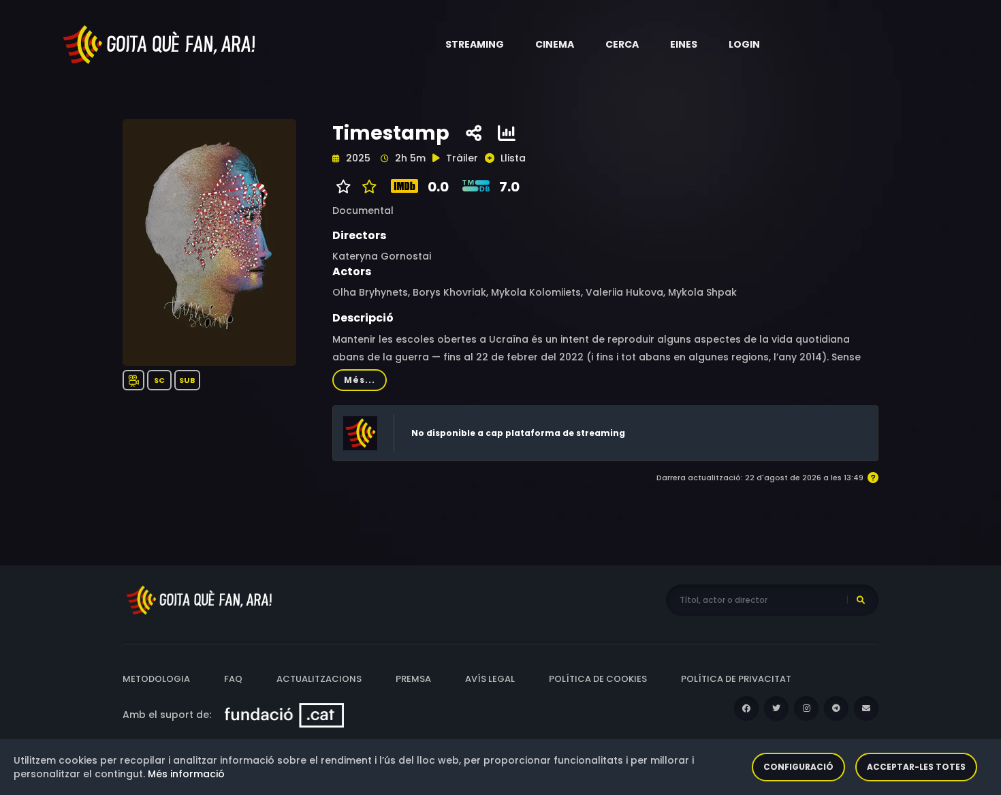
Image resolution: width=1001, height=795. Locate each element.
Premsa (413, 678)
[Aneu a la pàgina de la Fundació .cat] (284, 714)
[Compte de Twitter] (776, 708)
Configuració (798, 767)
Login (744, 44)
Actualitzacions (319, 678)
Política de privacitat (736, 678)
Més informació (186, 774)
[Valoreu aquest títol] (366, 186)
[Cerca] (861, 600)
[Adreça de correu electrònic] (866, 708)
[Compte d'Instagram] (806, 708)
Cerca (622, 44)
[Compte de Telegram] (836, 708)
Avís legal (490, 678)
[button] (475, 44)
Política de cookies (598, 678)
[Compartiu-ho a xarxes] (473, 133)
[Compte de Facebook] (746, 708)
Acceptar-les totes (916, 767)
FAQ (233, 678)
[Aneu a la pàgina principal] (160, 43)
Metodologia (156, 678)
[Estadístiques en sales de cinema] (506, 133)
